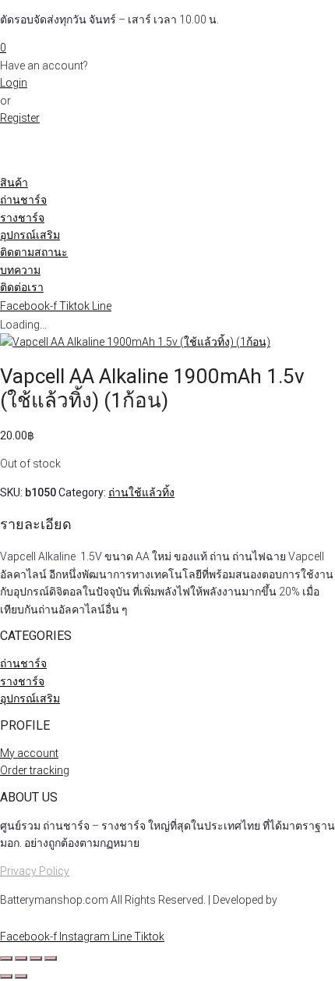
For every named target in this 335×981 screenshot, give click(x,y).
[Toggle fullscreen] (21, 958)
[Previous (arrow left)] (6, 976)
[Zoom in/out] (6, 958)
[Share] (36, 958)
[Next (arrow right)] (21, 976)
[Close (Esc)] (50, 958)
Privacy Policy (34, 871)
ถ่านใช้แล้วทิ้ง (141, 492)
